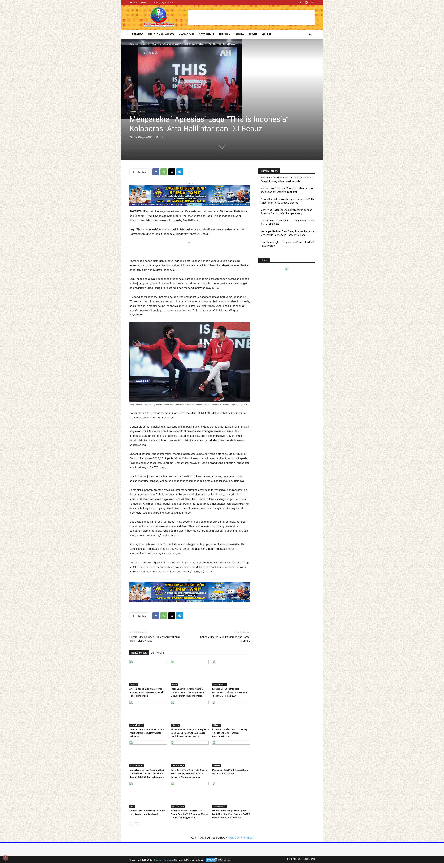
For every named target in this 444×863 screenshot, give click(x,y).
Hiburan (224, 34)
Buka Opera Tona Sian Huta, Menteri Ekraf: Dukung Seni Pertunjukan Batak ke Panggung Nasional (189, 773)
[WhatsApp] (163, 171)
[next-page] (137, 824)
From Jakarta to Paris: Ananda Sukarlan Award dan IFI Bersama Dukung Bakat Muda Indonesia (187, 692)
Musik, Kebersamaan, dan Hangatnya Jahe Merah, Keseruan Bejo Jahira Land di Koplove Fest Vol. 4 (190, 733)
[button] (310, 34)
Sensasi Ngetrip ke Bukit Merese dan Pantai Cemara (225, 638)
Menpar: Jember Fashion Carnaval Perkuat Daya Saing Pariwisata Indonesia (146, 733)
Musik (142, 111)
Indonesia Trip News (164, 859)
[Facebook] (300, 2)
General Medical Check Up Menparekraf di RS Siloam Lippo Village (155, 638)
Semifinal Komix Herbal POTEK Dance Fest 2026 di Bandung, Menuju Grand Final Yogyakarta (189, 814)
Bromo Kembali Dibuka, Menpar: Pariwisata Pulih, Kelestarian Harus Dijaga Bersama (287, 201)
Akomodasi (186, 34)
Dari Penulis (157, 652)
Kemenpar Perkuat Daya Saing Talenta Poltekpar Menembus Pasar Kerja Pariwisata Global (288, 233)
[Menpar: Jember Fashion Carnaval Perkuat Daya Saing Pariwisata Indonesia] (148, 714)
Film (132, 806)
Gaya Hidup (206, 34)
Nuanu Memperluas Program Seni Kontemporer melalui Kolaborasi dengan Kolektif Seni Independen (146, 773)
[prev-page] (131, 824)
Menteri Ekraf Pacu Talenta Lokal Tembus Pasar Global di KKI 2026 (287, 222)
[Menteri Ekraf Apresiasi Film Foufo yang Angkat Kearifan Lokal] (148, 795)
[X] (312, 2)
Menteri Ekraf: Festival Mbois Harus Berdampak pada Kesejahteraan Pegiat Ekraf (287, 190)
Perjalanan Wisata (161, 34)
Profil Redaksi (293, 858)
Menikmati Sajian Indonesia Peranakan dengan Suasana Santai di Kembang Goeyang (286, 211)
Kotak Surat (309, 858)
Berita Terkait (139, 652)
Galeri (266, 34)
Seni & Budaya (219, 684)
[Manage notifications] (5, 857)
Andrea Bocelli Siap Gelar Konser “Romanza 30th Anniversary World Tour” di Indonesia (146, 692)
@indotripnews (241, 837)
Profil (253, 34)
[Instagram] (306, 2)
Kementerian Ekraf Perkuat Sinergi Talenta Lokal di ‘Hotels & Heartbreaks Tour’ (230, 733)
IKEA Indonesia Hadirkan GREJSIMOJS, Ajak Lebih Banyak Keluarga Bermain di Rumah (287, 179)
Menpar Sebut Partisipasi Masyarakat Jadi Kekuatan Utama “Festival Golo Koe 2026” (229, 692)
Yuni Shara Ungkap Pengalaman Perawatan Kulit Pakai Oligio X (287, 244)
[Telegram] (179, 171)
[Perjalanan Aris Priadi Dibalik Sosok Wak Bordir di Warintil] (231, 754)
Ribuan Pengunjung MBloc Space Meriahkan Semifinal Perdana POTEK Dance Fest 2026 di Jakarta (231, 814)
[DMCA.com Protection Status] (218, 859)
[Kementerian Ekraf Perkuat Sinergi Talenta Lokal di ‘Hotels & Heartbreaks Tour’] (231, 714)
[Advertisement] (251, 17)
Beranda (137, 34)
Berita (239, 34)
